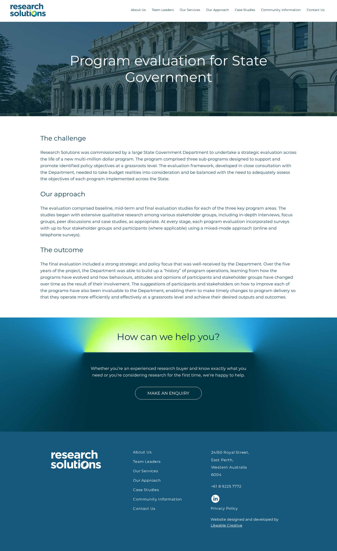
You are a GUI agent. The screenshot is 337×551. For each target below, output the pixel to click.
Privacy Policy (224, 508)
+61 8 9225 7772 (226, 486)
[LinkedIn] (215, 499)
